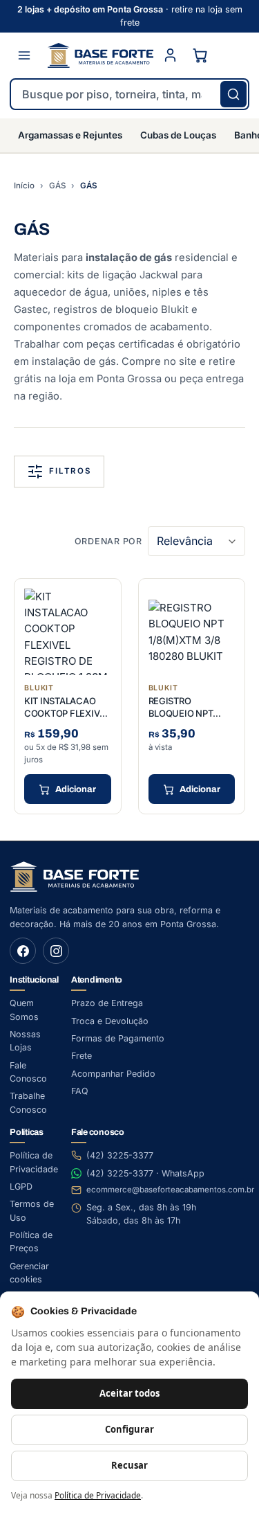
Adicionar (75, 789)
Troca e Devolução (109, 1021)
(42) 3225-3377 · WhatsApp (145, 1173)
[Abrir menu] (24, 55)
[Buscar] (233, 94)
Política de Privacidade (98, 1495)
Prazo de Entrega (107, 1003)
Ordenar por (108, 541)
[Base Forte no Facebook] (23, 951)
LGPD (21, 1186)
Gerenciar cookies (29, 1272)
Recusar (129, 1465)
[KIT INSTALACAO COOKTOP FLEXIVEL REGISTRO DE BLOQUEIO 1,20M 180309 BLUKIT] (67, 632)
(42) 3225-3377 (119, 1155)
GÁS (57, 185)
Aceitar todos (129, 1393)
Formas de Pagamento (117, 1038)
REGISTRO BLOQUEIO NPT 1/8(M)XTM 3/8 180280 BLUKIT (180, 719)
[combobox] (129, 94)
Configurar (129, 1429)
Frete (81, 1055)
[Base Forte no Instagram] (56, 951)
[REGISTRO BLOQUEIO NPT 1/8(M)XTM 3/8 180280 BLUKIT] (192, 632)
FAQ (79, 1091)
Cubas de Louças (178, 135)
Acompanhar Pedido (113, 1073)
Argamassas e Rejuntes (70, 135)
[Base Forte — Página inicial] (100, 55)
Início (24, 185)
